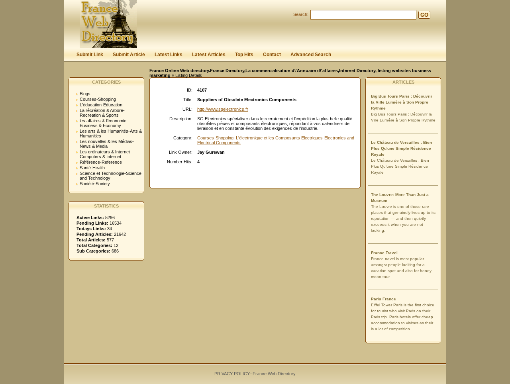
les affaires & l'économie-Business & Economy (104, 123)
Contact (272, 54)
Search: (300, 14)
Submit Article (129, 54)
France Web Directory (274, 373)
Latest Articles (209, 54)
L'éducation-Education (101, 104)
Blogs (85, 93)
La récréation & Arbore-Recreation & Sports (102, 113)
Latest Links (168, 54)
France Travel (384, 253)
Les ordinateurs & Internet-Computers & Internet (105, 154)
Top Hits (244, 54)
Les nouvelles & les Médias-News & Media (107, 144)
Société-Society (95, 183)
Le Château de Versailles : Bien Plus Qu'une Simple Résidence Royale (401, 148)
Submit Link (89, 54)
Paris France (383, 299)
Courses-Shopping (98, 99)
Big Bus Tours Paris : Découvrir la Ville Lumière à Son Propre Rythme (401, 102)
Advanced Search (310, 54)
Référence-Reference (101, 162)
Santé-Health (92, 167)
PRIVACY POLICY (231, 373)
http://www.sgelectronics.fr (222, 109)
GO (424, 15)
